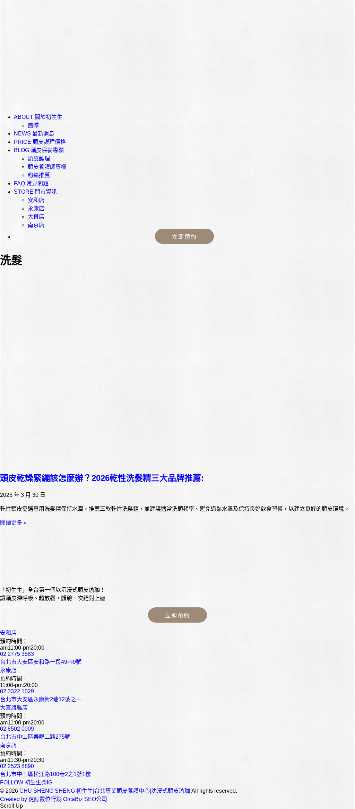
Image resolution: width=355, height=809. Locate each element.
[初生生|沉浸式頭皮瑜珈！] (52, 576)
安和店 (36, 200)
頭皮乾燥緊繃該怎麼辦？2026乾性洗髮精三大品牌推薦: (102, 478)
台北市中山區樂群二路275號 (35, 737)
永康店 (36, 208)
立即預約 (184, 237)
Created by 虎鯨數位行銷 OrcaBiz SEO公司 (53, 799)
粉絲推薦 (39, 175)
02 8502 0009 (17, 729)
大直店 (36, 217)
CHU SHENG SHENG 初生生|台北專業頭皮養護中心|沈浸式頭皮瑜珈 (104, 791)
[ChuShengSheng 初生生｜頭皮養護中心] (52, 50)
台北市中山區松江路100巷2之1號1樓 (45, 774)
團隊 (33, 125)
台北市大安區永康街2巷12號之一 (40, 699)
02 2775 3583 (17, 654)
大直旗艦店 (14, 708)
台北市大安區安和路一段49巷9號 (40, 662)
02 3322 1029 (17, 691)
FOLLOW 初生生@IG (26, 782)
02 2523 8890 (17, 766)
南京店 (36, 225)
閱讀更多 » (13, 523)
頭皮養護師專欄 (47, 167)
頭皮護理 (39, 158)
